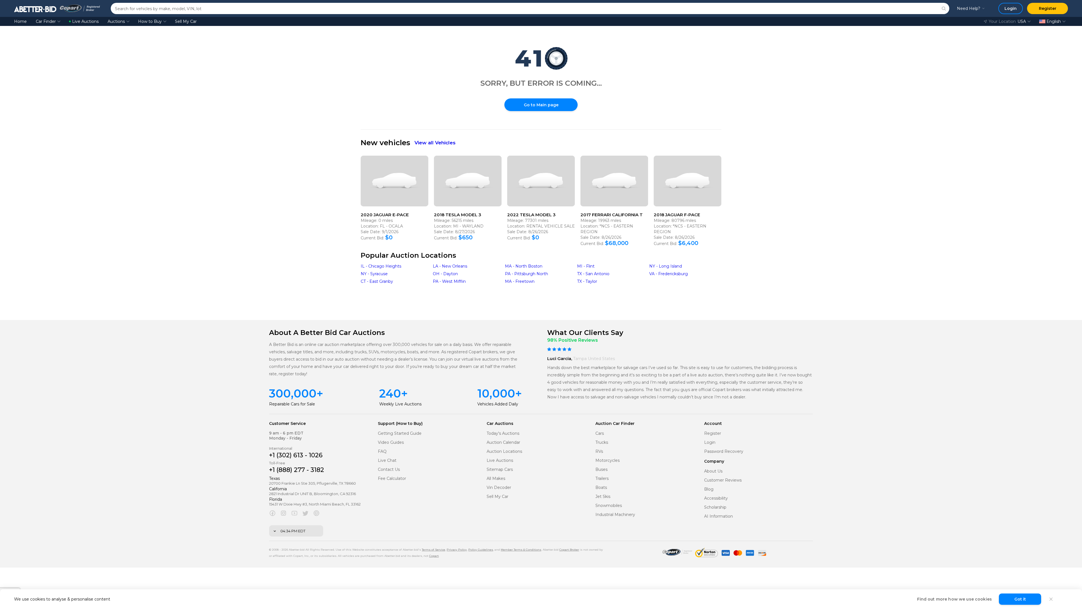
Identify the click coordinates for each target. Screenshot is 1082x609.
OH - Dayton (445, 273)
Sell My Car (186, 21)
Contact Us (389, 469)
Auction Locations (504, 451)
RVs (599, 451)
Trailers (602, 478)
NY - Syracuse (374, 273)
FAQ (382, 451)
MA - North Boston (523, 266)
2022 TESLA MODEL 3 (531, 214)
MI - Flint (586, 266)
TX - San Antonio (593, 273)
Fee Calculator (392, 478)
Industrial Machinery (615, 514)
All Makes (496, 478)
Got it (1020, 599)
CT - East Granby (377, 281)
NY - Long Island (665, 266)
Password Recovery (723, 451)
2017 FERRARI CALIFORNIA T (611, 214)
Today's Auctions (503, 433)
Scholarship (715, 507)
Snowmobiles (608, 505)
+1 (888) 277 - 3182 (296, 470)
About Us (713, 471)
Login (709, 442)
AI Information (718, 516)
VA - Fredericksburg (668, 273)
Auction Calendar (503, 442)
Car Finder (46, 21)
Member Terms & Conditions (521, 549)
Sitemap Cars (500, 469)
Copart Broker (569, 549)
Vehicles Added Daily (497, 404)
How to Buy (150, 21)
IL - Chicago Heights (381, 266)
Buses (601, 469)
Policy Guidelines (480, 549)
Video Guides (391, 442)
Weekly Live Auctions (400, 404)
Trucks (601, 442)
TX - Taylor (587, 281)
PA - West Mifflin (449, 281)
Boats (601, 487)
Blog (708, 489)
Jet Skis (602, 496)
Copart (434, 556)
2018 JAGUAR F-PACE (677, 214)
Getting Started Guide (400, 433)
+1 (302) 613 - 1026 (296, 455)
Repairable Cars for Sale (292, 404)
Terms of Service (433, 549)
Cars (599, 433)
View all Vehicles (435, 142)
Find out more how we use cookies (954, 599)
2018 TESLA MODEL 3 (457, 214)
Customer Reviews (723, 480)
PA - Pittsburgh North (526, 273)
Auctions (116, 21)
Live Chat (387, 460)
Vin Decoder (499, 487)
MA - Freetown (520, 281)
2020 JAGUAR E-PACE (385, 214)
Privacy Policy (457, 549)
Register (712, 433)
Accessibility (716, 498)
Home (20, 21)
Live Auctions (85, 21)
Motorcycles (607, 460)
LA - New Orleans (450, 266)
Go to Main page (541, 104)
